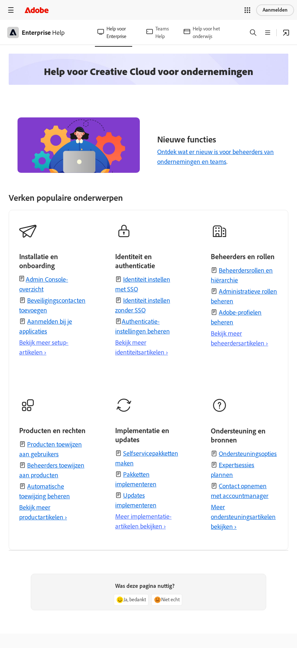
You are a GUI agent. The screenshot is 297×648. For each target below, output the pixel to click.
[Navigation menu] (11, 10)
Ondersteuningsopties (248, 454)
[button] (247, 10)
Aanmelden (275, 10)
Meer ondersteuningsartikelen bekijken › (243, 517)
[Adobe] (36, 10)
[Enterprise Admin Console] (286, 32)
